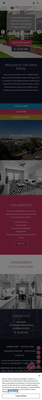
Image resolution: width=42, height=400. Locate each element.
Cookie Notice (12, 391)
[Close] (39, 375)
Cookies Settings (21, 396)
